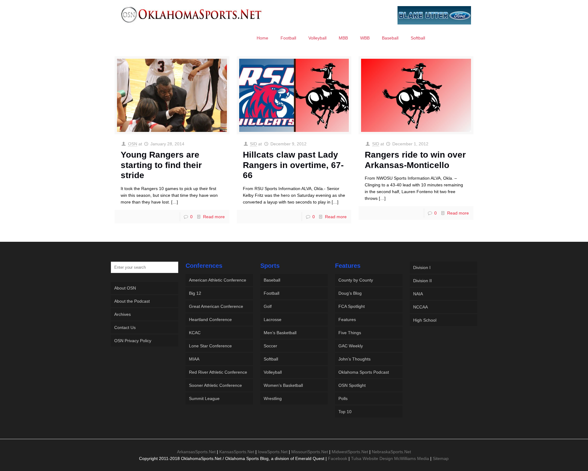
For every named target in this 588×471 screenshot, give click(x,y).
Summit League (204, 398)
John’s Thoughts (354, 359)
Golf (268, 306)
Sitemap (441, 458)
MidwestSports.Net (350, 451)
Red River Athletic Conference (218, 372)
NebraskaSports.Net (391, 451)
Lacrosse (272, 319)
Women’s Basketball (283, 385)
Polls (343, 398)
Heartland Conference (210, 319)
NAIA (418, 293)
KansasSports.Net (236, 451)
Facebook (337, 458)
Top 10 (345, 411)
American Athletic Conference (217, 280)
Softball (271, 359)
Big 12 (195, 293)
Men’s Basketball (280, 332)
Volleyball (273, 372)
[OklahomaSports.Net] (191, 14)
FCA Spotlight (351, 306)
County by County (355, 280)
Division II (422, 280)
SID (253, 143)
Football (271, 293)
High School (424, 320)
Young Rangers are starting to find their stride (161, 165)
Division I (422, 267)
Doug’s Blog (350, 293)
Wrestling (273, 398)
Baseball (272, 280)
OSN (132, 143)
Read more (214, 216)
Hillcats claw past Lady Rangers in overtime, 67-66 (293, 165)
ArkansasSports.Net (196, 451)
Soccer (270, 345)
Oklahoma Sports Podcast (363, 372)
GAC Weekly (350, 345)
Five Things (349, 332)
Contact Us (125, 327)
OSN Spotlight (352, 385)
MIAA (194, 359)
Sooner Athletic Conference (215, 385)
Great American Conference (216, 306)
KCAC (195, 332)
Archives (122, 314)
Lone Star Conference (210, 345)
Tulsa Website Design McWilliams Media (390, 458)
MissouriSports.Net (309, 451)
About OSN (125, 288)
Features (347, 319)
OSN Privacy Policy (132, 340)
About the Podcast (132, 301)
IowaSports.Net (273, 451)
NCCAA (420, 307)
